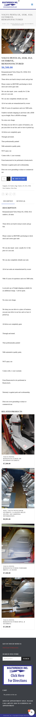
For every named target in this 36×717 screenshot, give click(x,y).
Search (26, 658)
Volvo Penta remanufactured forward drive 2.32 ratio (15, 568)
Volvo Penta (14, 188)
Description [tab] (8, 201)
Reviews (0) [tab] (20, 201)
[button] (30, 32)
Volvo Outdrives (6, 188)
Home (4, 23)
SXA (26, 186)
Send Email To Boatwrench (10, 647)
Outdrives (12, 186)
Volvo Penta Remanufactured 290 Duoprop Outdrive (12, 458)
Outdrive (20, 186)
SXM (29, 186)
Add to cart (20, 178)
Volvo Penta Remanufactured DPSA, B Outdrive (14, 621)
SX (23, 186)
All (8, 23)
